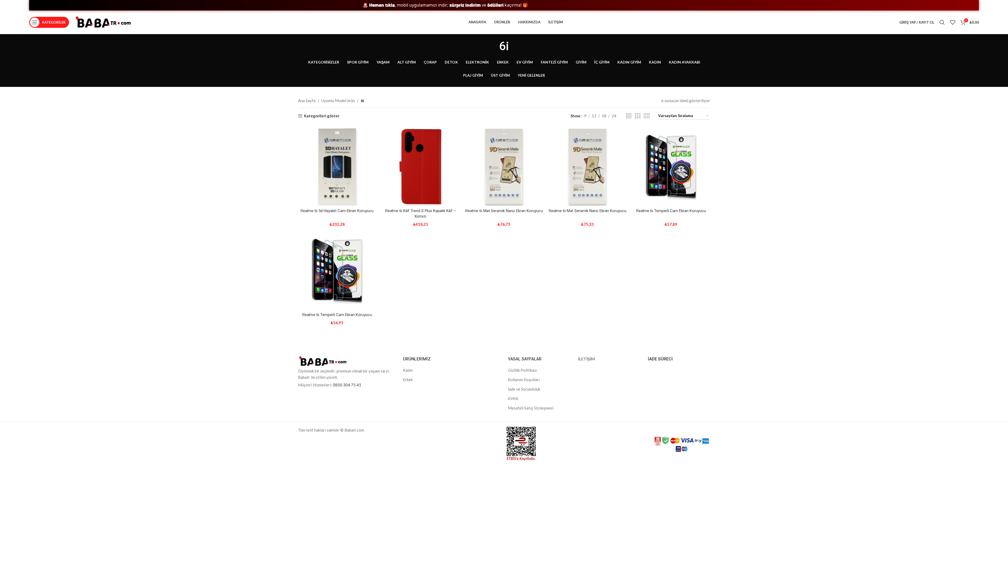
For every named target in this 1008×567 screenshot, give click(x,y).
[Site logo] (103, 21)
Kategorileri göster (321, 115)
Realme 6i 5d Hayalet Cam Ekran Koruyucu (337, 210)
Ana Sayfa (307, 100)
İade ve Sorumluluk (524, 389)
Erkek (408, 379)
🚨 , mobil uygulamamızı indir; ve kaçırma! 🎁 (420, 5)
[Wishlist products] (952, 22)
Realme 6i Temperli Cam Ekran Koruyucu (671, 210)
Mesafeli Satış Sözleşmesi (530, 408)
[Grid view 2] (628, 115)
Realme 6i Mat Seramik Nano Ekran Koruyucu (504, 210)
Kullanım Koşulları (524, 379)
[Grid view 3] (637, 115)
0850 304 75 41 (347, 384)
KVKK (513, 398)
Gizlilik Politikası (522, 370)
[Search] (942, 22)
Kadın (408, 370)
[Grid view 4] (647, 115)
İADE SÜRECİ (660, 358)
